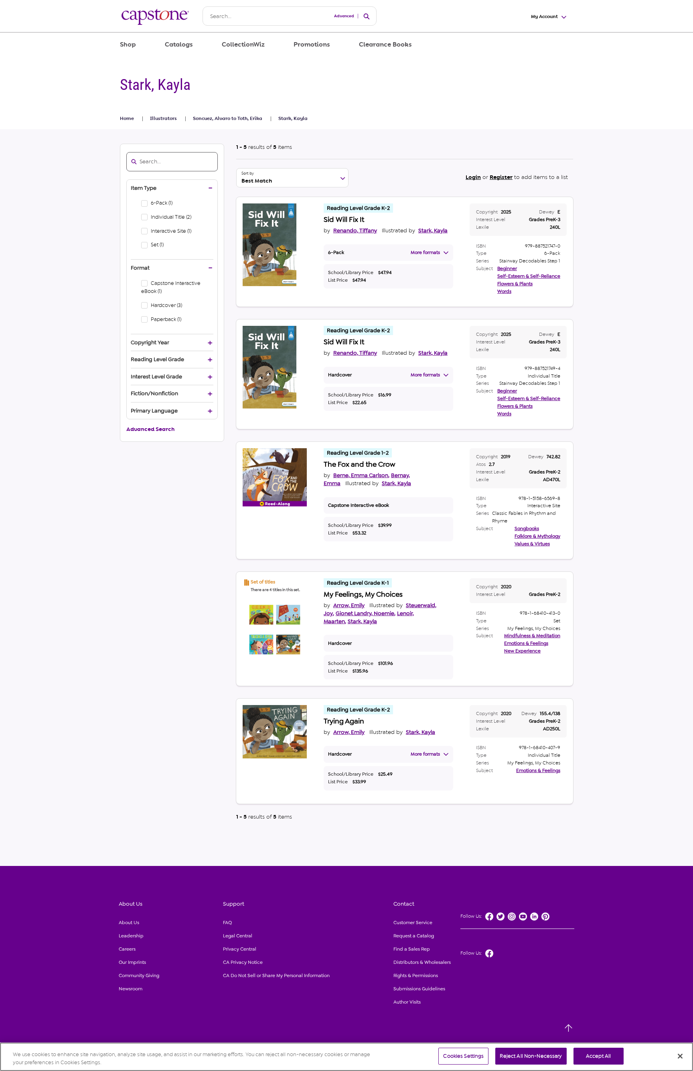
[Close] (680, 1056)
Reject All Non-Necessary (531, 1056)
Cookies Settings (463, 1056)
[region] (346, 1057)
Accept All (598, 1056)
